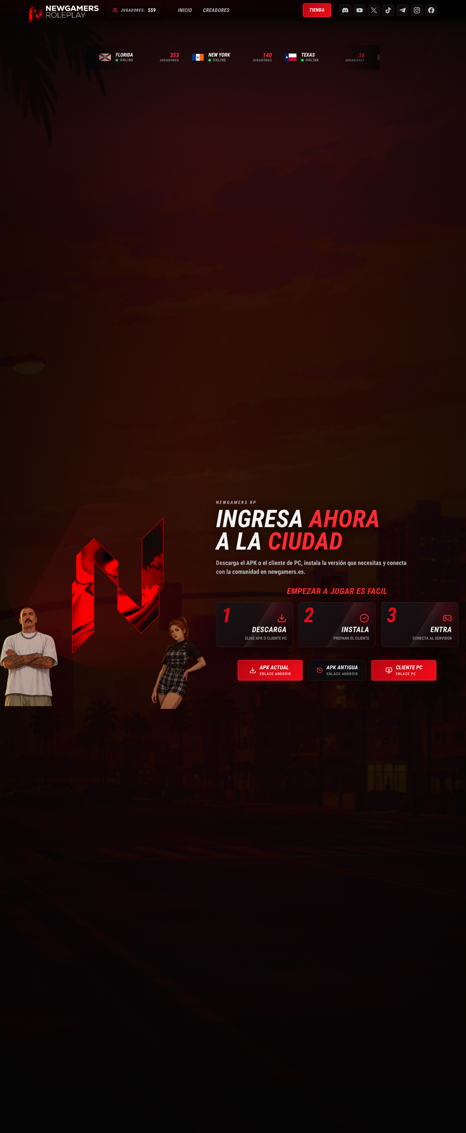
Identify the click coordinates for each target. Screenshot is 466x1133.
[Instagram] (417, 10)
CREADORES (216, 10)
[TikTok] (388, 10)
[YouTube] (359, 10)
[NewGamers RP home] (64, 10)
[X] (374, 10)
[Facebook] (431, 10)
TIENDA (317, 10)
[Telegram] (402, 10)
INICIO (185, 10)
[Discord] (345, 10)
